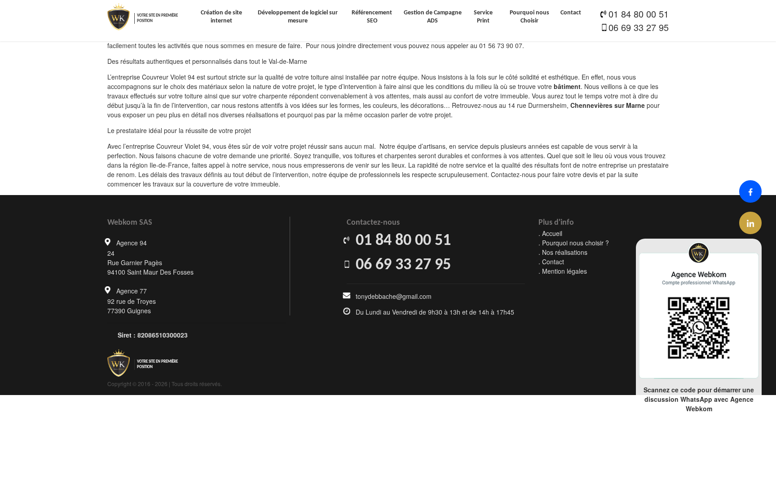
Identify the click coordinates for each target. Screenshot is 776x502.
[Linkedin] (750, 223)
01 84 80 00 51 (638, 13)
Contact (570, 12)
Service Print (483, 16)
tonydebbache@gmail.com (394, 296)
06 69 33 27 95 (638, 27)
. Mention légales (562, 271)
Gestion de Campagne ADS (433, 16)
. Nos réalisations (562, 252)
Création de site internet (221, 16)
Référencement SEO (372, 16)
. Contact (551, 261)
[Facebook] (750, 191)
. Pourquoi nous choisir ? (573, 242)
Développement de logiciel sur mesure (298, 16)
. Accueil (550, 233)
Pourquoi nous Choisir (529, 16)
